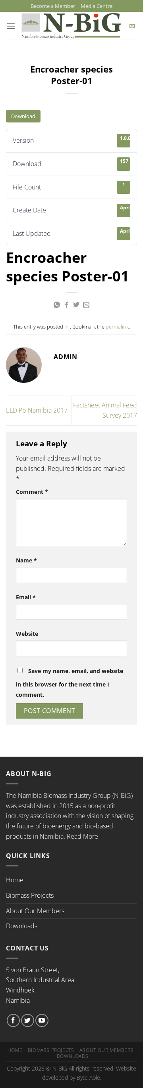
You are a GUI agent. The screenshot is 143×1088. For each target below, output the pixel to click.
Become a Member (53, 6)
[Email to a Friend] (86, 305)
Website (27, 633)
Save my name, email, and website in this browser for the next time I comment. (69, 682)
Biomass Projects (30, 895)
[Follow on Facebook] (13, 1020)
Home (14, 880)
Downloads (21, 926)
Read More (82, 836)
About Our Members (35, 910)
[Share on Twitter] (76, 305)
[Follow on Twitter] (27, 1020)
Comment (32, 491)
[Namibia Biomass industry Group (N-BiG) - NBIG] (71, 26)
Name (26, 560)
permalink (117, 326)
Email (26, 597)
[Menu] (10, 26)
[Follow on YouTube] (41, 1020)
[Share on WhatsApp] (57, 305)
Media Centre (96, 6)
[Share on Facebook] (67, 305)
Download (23, 116)
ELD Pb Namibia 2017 (37, 410)
